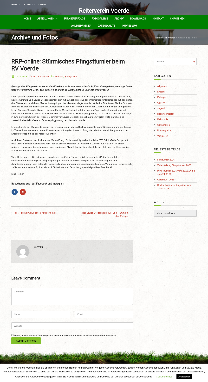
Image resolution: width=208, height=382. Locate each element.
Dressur (59, 76)
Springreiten (70, 76)
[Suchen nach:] (175, 61)
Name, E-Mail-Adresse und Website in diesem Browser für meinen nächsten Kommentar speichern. (65, 335)
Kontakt (158, 18)
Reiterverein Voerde (104, 10)
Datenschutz (106, 25)
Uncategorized (164, 130)
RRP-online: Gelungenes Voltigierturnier (35, 212)
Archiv (119, 18)
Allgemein (162, 86)
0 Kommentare (41, 76)
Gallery (161, 102)
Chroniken (177, 18)
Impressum (129, 25)
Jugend (161, 108)
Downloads (138, 18)
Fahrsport (162, 97)
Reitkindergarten (165, 113)
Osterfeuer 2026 (165, 179)
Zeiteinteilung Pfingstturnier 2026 (174, 165)
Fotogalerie (99, 18)
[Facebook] (15, 192)
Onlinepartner (81, 25)
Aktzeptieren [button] (184, 377)
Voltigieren (162, 136)
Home (27, 18)
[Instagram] (23, 192)
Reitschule (162, 119)
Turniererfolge (74, 18)
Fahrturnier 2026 (166, 159)
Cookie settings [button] (164, 376)
